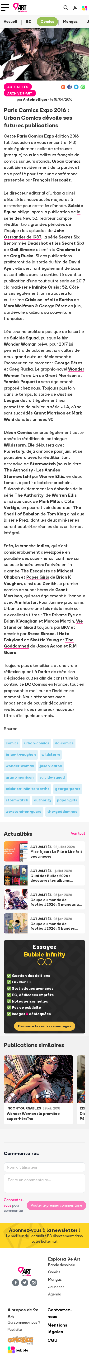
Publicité (15, 1329)
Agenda (54, 1294)
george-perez (67, 788)
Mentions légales (57, 1328)
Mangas (55, 1279)
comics (12, 743)
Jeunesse (56, 1287)
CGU (52, 1340)
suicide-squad (52, 777)
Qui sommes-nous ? (24, 1322)
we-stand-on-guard (24, 811)
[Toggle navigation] (5, 7)
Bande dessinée (61, 1265)
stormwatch (17, 800)
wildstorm (51, 754)
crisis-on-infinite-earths (27, 788)
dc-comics (64, 743)
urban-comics (36, 743)
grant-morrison (20, 777)
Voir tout (78, 833)
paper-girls (67, 800)
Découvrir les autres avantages (44, 1026)
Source (11, 728)
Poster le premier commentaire (56, 1205)
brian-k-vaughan (21, 754)
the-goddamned (62, 811)
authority (42, 800)
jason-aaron (51, 766)
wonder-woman (20, 766)
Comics (54, 1272)
